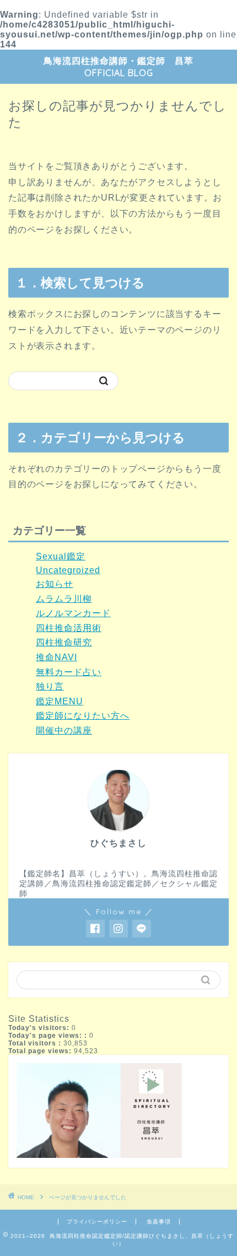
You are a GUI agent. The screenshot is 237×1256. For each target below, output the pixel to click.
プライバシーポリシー (97, 1222)
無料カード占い (68, 672)
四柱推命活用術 (68, 628)
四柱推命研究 (64, 642)
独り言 (50, 686)
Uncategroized (68, 570)
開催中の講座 (64, 730)
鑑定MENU (59, 701)
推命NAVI (56, 657)
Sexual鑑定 (60, 556)
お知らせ (54, 584)
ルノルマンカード (73, 613)
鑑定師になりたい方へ (83, 715)
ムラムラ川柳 (64, 598)
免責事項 (159, 1222)
